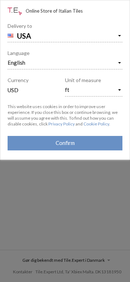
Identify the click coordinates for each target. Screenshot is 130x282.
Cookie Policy (96, 124)
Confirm (65, 143)
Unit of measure (83, 80)
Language (19, 53)
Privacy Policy (61, 124)
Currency (18, 80)
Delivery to (20, 26)
